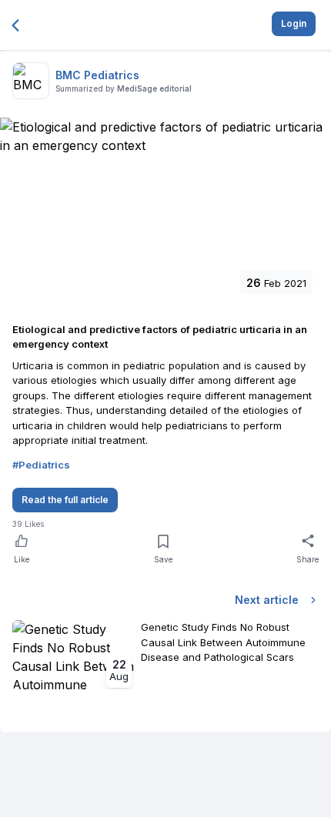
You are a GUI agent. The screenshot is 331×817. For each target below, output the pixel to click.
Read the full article (65, 499)
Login (293, 23)
